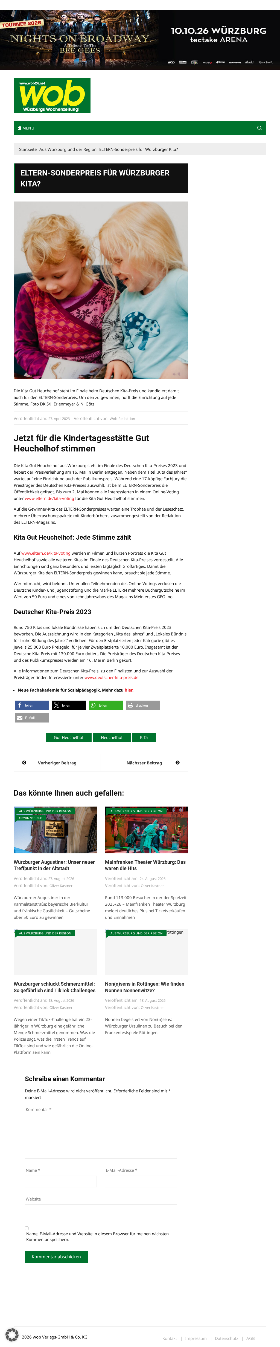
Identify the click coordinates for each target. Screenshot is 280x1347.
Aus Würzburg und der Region (45, 811)
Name (33, 1170)
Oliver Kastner (60, 885)
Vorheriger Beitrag (57, 762)
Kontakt (76, 5)
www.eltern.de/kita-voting (49, 498)
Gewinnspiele (30, 818)
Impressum (94, 5)
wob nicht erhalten (51, 5)
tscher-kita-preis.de (120, 677)
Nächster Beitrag (144, 762)
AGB (250, 1338)
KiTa (144, 737)
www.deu (93, 677)
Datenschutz (226, 1338)
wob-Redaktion (122, 418)
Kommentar (38, 1109)
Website (33, 1199)
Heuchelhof (111, 737)
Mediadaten (23, 5)
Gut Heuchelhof (68, 737)
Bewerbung (116, 5)
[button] (259, 128)
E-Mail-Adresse (121, 1170)
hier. (129, 690)
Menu (27, 128)
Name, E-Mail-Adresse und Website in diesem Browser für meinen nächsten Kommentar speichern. (97, 1236)
